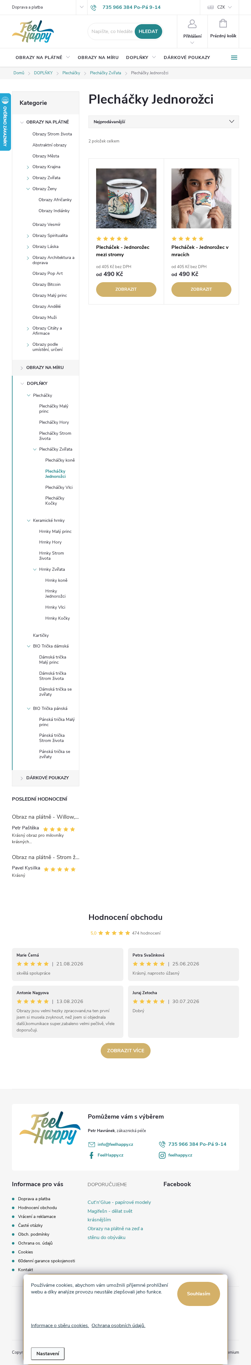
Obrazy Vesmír (46, 224)
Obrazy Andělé (46, 306)
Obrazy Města (45, 156)
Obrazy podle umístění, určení (47, 346)
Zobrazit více (125, 1050)
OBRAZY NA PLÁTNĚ (47, 122)
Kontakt (25, 1270)
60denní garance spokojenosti (46, 1261)
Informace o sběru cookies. (60, 1325)
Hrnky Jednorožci (55, 593)
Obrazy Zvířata (46, 178)
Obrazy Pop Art (47, 273)
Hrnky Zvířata (52, 569)
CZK (221, 7)
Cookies (25, 1252)
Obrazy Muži (44, 317)
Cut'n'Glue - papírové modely (119, 1202)
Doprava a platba (27, 7)
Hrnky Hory (50, 542)
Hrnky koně (56, 580)
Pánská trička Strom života (52, 737)
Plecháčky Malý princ (53, 408)
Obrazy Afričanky (55, 200)
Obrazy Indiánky (54, 211)
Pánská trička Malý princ (57, 722)
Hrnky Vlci (55, 607)
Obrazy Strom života (52, 134)
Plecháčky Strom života (55, 435)
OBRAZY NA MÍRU (45, 368)
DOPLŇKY (37, 383)
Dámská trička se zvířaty (55, 691)
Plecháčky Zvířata (55, 449)
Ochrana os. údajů (35, 1243)
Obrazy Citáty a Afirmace (47, 330)
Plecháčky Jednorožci (55, 473)
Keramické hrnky (49, 520)
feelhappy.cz (180, 1155)
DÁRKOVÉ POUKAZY (47, 778)
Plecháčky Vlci (59, 487)
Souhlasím (198, 1293)
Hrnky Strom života (51, 555)
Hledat (148, 31)
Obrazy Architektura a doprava (53, 260)
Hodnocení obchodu (125, 917)
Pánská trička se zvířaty (54, 754)
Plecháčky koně (60, 460)
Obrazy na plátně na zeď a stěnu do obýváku (115, 1233)
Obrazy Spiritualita (50, 235)
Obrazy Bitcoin (46, 284)
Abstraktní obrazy (49, 145)
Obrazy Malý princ (49, 295)
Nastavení (47, 1353)
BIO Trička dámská (51, 646)
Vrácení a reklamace (37, 1216)
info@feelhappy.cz (115, 1144)
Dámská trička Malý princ (52, 659)
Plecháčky (42, 395)
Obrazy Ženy (44, 189)
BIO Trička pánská (50, 708)
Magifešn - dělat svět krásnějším (110, 1215)
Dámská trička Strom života (52, 675)
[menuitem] (43, 57)
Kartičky (41, 635)
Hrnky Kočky (57, 618)
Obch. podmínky (33, 1234)
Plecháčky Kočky (54, 500)
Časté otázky (30, 1225)
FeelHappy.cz (110, 1155)
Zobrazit (126, 289)
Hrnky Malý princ (55, 531)
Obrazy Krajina (46, 167)
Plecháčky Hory (54, 422)
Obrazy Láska (45, 246)
